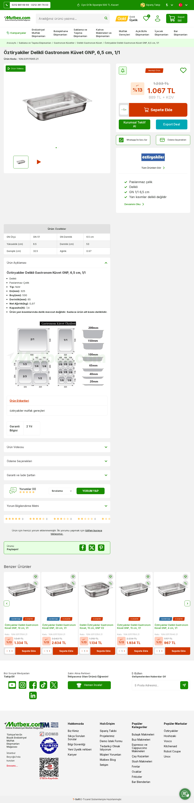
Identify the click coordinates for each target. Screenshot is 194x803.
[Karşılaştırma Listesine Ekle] (35, 583)
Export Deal (171, 124)
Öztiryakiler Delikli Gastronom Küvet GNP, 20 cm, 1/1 (59, 626)
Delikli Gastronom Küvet (89, 43)
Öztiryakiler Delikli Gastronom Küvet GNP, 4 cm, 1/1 (171, 626)
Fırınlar (136, 766)
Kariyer (72, 754)
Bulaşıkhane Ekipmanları (61, 33)
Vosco (168, 741)
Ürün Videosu (15, 447)
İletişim (104, 764)
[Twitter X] (54, 685)
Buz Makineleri (141, 739)
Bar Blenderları (141, 781)
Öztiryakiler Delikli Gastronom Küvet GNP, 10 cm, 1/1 (21, 626)
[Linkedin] (33, 695)
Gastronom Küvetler (64, 43)
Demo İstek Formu (111, 741)
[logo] (17, 18)
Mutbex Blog (108, 759)
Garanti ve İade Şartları (21, 475)
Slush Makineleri (142, 761)
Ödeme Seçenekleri (176, 140)
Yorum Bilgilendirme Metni (23, 505)
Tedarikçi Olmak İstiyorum (110, 748)
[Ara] (106, 18)
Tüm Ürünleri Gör (151, 167)
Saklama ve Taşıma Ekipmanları (80, 33)
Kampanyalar (18, 32)
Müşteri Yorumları (110, 754)
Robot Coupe (172, 751)
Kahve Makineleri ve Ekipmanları (104, 33)
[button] (56, 147)
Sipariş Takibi (108, 730)
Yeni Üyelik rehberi (80, 749)
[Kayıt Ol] (184, 685)
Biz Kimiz (73, 730)
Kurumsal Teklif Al (135, 124)
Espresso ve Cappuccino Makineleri (139, 748)
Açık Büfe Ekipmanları (142, 33)
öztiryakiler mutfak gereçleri (27, 410)
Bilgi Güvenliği (76, 744)
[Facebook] (33, 685)
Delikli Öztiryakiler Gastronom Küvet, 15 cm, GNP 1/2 (96, 626)
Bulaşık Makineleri (143, 734)
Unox (167, 756)
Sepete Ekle (161, 110)
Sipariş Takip (153, 4)
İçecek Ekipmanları (161, 33)
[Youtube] (12, 685)
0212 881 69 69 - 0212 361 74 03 (30, 4)
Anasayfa (11, 43)
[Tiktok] (43, 685)
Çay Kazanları (140, 756)
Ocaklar (137, 771)
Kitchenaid (170, 746)
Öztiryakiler (171, 730)
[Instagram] (22, 685)
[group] (57, 107)
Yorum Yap (90, 490)
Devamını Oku (132, 204)
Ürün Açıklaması (16, 262)
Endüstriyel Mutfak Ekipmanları (38, 33)
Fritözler (137, 776)
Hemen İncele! (93, 685)
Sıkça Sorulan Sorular (76, 737)
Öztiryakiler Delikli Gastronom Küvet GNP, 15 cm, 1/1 (134, 626)
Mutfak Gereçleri (124, 33)
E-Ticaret (86, 799)
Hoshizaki (170, 736)
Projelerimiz (107, 736)
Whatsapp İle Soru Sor (137, 140)
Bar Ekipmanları (180, 33)
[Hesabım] (158, 18)
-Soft (77, 799)
